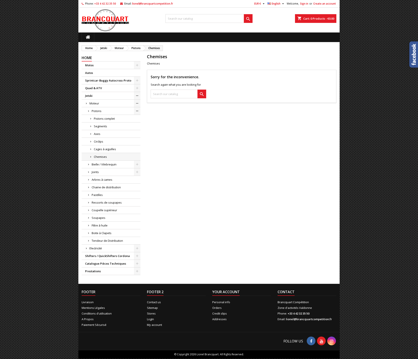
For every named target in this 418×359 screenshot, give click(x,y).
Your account (226, 291)
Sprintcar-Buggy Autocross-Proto (108, 80)
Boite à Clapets (101, 233)
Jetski (89, 96)
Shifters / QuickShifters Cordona (107, 256)
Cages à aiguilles (105, 149)
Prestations (93, 271)
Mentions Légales (93, 308)
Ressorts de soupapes (107, 202)
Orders (217, 308)
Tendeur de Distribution (107, 241)
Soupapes (98, 218)
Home (87, 57)
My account (154, 325)
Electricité (95, 248)
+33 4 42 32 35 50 (105, 3)
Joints (95, 172)
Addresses (219, 319)
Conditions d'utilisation (97, 313)
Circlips (98, 141)
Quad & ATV (93, 88)
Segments (100, 126)
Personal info (221, 302)
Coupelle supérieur (104, 210)
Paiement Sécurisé (94, 325)
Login (150, 319)
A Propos (88, 319)
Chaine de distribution (106, 187)
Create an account (324, 3)
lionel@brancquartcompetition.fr (152, 3)
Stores (151, 313)
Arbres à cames (102, 180)
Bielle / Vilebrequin (104, 164)
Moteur (94, 103)
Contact (286, 291)
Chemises (100, 157)
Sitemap (152, 308)
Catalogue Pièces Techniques (105, 263)
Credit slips (219, 313)
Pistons (96, 111)
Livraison (88, 302)
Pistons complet (104, 119)
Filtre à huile (100, 225)
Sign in (304, 3)
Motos (89, 65)
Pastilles (97, 195)
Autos (89, 73)
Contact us (154, 302)
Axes (97, 134)
